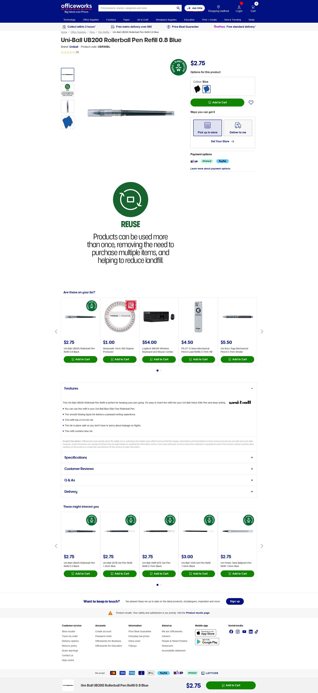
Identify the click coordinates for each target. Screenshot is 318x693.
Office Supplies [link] (91, 19)
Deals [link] (252, 19)
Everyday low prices (139, 636)
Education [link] (189, 19)
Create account (103, 631)
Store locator (68, 631)
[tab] (159, 388)
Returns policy (69, 645)
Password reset (103, 636)
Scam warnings (70, 650)
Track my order (70, 636)
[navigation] (69, 19)
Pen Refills (103, 32)
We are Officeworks (172, 631)
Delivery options (70, 641)
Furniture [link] (111, 19)
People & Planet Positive (174, 641)
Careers (166, 636)
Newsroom (167, 645)
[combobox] (140, 8)
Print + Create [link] (209, 19)
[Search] (178, 8)
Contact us (67, 655)
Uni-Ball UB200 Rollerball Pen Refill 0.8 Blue (136, 32)
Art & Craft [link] (142, 19)
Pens (92, 32)
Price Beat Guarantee (140, 631)
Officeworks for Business (108, 641)
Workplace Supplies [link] (166, 19)
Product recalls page (198, 613)
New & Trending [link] (232, 19)
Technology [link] (69, 19)
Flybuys (133, 645)
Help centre (68, 660)
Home (64, 32)
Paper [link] (126, 19)
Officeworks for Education (108, 645)
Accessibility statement (174, 650)
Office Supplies (78, 32)
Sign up (235, 601)
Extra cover (134, 641)
